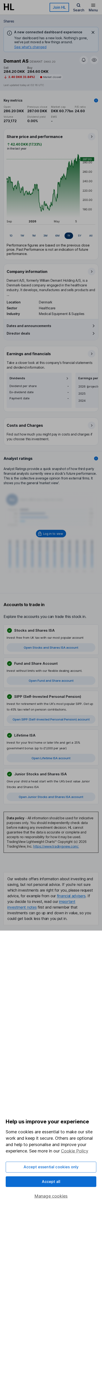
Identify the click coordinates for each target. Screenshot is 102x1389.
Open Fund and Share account (51, 680)
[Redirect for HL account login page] (51, 533)
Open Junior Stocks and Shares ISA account (51, 797)
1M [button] (34, 235)
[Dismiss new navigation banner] (93, 32)
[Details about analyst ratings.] (96, 458)
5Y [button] (79, 235)
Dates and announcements (29, 326)
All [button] (91, 235)
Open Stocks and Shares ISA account (51, 647)
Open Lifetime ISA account (51, 758)
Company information (27, 271)
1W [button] (22, 235)
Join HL (59, 7)
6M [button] (57, 235)
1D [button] (11, 235)
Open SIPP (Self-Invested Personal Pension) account (51, 719)
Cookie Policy (74, 1150)
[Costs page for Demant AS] (51, 431)
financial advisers (71, 895)
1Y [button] (68, 235)
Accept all (51, 1181)
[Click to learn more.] (96, 100)
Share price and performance (35, 136)
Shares (9, 21)
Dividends (17, 378)
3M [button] (45, 235)
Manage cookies (51, 1196)
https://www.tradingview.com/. (56, 846)
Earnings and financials (29, 353)
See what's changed (30, 47)
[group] (51, 235)
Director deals (18, 333)
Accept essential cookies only (51, 1167)
